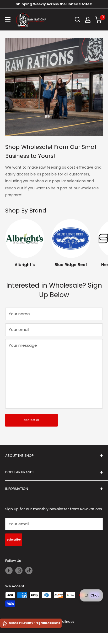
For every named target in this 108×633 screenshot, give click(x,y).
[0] (98, 20)
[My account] (87, 20)
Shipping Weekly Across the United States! (54, 4)
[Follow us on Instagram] (19, 570)
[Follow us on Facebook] (9, 570)
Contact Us (31, 420)
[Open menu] (7, 19)
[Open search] (77, 20)
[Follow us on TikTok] (29, 570)
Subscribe (14, 540)
